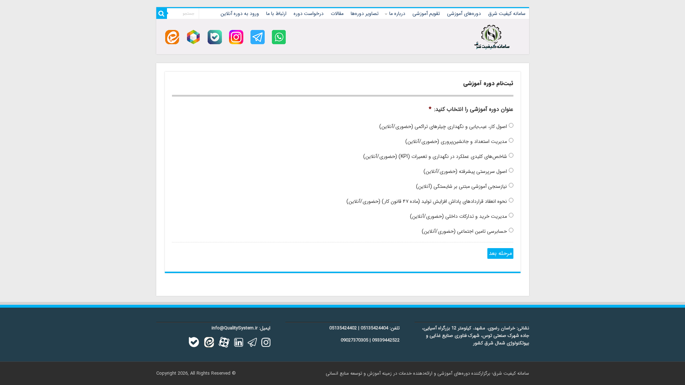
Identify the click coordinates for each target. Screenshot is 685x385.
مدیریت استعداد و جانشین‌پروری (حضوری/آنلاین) (456, 141)
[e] (172, 37)
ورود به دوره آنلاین (239, 13)
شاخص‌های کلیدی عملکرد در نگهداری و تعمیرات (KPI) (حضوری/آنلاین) (435, 156)
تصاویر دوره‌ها (365, 13)
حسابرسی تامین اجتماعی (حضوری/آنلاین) (464, 231)
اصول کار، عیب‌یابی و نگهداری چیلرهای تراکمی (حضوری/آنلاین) (443, 126)
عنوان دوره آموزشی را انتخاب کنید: (471, 109)
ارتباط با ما (276, 13)
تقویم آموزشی (426, 13)
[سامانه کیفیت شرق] (491, 35)
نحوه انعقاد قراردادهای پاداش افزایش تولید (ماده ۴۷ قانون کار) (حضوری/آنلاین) (426, 201)
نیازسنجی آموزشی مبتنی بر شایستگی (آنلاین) (461, 186)
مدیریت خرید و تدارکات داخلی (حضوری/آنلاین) (458, 216)
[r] (193, 37)
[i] (236, 37)
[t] (257, 37)
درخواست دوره (309, 13)
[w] (279, 37)
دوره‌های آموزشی (464, 13)
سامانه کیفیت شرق (507, 13)
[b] (215, 37)
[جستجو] (161, 13)
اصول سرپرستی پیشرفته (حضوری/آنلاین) (465, 171)
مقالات (337, 13)
